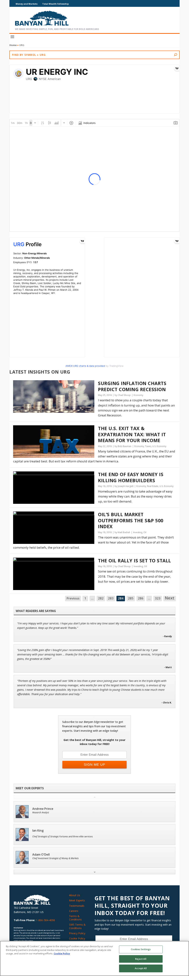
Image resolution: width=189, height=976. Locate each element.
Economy (138, 395)
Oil (144, 532)
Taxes (148, 446)
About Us (74, 895)
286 (140, 598)
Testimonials (76, 905)
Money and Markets (26, 3)
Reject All (140, 958)
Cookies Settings (141, 949)
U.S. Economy (159, 446)
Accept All (141, 968)
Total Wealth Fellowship (55, 3)
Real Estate (152, 486)
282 (101, 598)
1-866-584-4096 (45, 920)
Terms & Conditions (75, 917)
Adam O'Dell (41, 855)
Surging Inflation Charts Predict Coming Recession (132, 386)
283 (111, 598)
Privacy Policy (77, 933)
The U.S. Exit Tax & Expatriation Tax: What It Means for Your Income (132, 434)
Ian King (38, 831)
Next (169, 598)
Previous (73, 598)
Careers (73, 911)
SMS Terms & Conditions (77, 926)
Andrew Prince (42, 809)
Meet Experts (77, 900)
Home (13, 45)
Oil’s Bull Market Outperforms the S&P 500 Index (130, 520)
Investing (137, 532)
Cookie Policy (77, 938)
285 (130, 598)
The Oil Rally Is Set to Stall (134, 561)
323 (157, 598)
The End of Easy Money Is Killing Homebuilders (130, 477)
